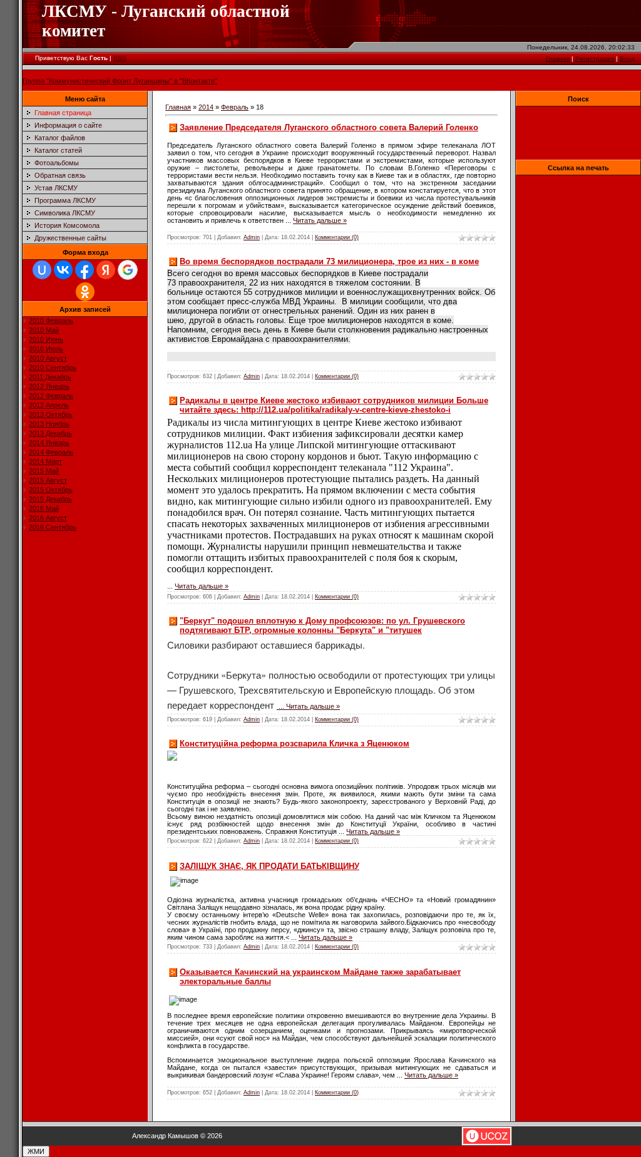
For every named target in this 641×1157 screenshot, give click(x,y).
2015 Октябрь (51, 489)
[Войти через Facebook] (84, 269)
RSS (119, 57)
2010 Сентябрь (52, 367)
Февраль (235, 107)
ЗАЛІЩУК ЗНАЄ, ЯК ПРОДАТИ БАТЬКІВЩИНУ (269, 866)
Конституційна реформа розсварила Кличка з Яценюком (294, 743)
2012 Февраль (51, 395)
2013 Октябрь (51, 414)
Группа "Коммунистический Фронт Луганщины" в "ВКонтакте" (120, 81)
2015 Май (44, 471)
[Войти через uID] (42, 269)
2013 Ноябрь (49, 424)
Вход (627, 58)
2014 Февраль (51, 452)
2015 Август (48, 480)
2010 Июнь (46, 339)
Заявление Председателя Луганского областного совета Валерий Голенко (329, 127)
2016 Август (48, 518)
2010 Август (48, 358)
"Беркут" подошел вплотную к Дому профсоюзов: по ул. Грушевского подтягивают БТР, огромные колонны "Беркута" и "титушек (322, 625)
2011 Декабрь (50, 377)
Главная (558, 58)
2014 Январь (49, 442)
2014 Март (45, 461)
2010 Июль (46, 348)
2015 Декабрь (50, 499)
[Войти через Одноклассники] (85, 291)
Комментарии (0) (337, 237)
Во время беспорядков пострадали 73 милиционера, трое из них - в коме (329, 261)
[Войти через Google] (128, 270)
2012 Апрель (49, 405)
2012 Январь (49, 386)
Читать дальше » (320, 220)
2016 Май (44, 508)
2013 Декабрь (50, 433)
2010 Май (44, 330)
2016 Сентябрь (52, 527)
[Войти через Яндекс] (105, 269)
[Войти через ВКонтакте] (63, 269)
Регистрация (594, 58)
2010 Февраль (51, 320)
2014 (205, 107)
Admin (252, 237)
